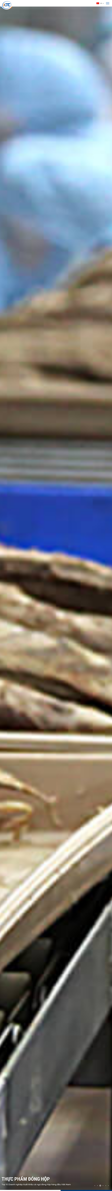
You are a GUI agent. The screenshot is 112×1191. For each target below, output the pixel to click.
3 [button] (100, 1185)
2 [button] (97, 1185)
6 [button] (108, 1185)
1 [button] (94, 1185)
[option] (56, 598)
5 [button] (105, 1185)
